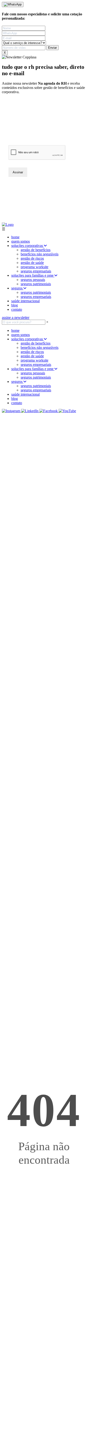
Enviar (52, 47)
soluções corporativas (27, 246)
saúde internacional (25, 301)
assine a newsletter (15, 317)
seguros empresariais (36, 271)
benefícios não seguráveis (39, 254)
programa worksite (34, 267)
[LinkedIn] (30, 411)
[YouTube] (67, 411)
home (15, 237)
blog (14, 305)
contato (16, 309)
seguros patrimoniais (36, 284)
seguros (17, 288)
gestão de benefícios (35, 250)
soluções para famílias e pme (32, 275)
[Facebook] (49, 411)
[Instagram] (11, 411)
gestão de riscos (32, 258)
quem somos (20, 241)
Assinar (18, 172)
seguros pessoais (33, 280)
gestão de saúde (32, 263)
